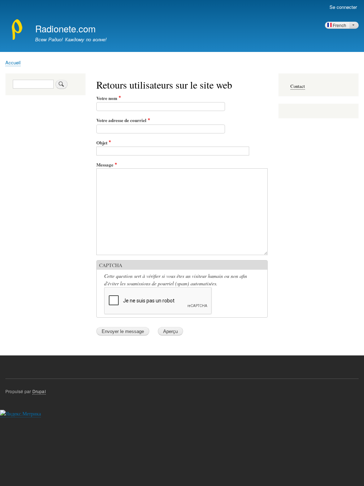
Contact (297, 86)
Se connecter (343, 7)
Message (104, 164)
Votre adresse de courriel (121, 120)
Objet (101, 142)
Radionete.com (65, 28)
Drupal (39, 391)
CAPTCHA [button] (110, 265)
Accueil (13, 62)
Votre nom (106, 98)
